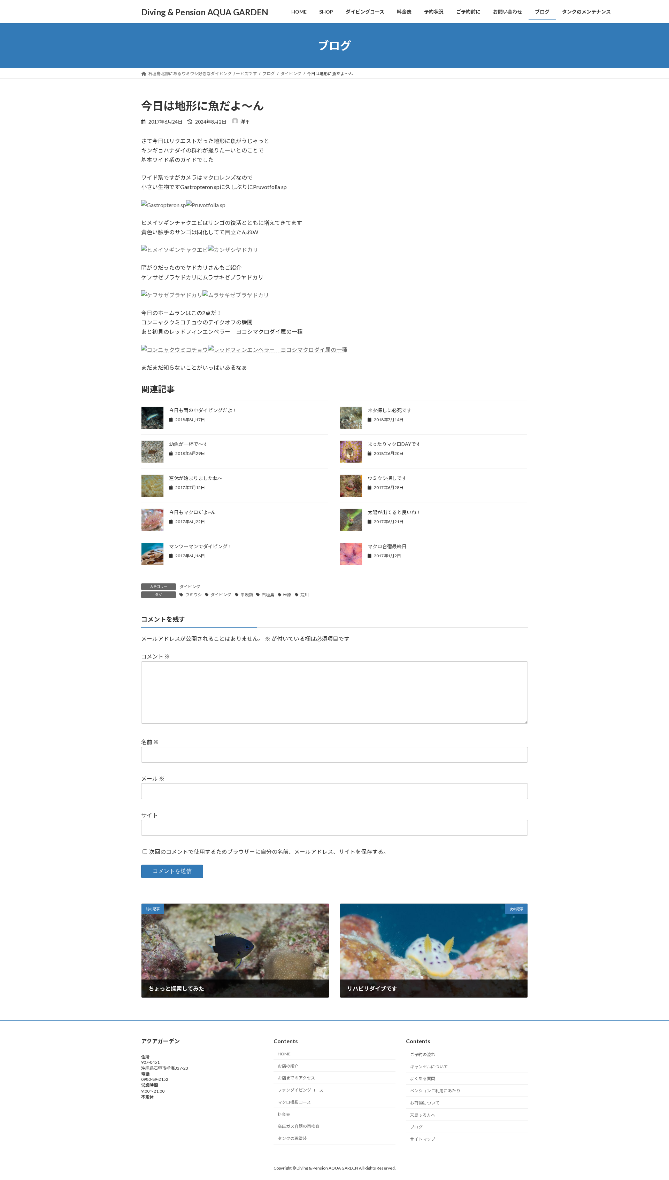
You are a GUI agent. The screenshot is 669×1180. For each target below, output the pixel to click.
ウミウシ (193, 594)
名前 (150, 742)
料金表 (284, 1114)
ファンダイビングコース (300, 1090)
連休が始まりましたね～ (196, 478)
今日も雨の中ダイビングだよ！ (203, 410)
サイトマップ (422, 1139)
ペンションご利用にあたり (435, 1090)
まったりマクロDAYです (394, 444)
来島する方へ (422, 1115)
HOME (284, 1053)
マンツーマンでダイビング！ (200, 546)
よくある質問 (422, 1078)
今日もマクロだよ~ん (192, 512)
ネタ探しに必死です (390, 410)
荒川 (304, 594)
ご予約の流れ (422, 1054)
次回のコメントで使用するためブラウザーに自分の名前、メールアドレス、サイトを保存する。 (269, 851)
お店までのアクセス (296, 1077)
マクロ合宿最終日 (387, 546)
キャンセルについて (429, 1066)
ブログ (416, 1127)
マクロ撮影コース (294, 1102)
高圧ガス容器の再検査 (299, 1126)
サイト (149, 815)
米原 (287, 594)
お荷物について (424, 1103)
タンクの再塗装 (292, 1138)
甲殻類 (246, 594)
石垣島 (268, 594)
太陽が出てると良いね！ (394, 512)
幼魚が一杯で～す (188, 444)
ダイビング (189, 586)
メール (152, 778)
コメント (155, 656)
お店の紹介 (288, 1066)
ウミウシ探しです (387, 478)
